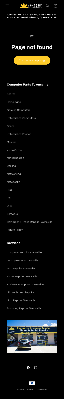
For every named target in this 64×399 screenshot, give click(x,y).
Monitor (11, 142)
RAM (10, 198)
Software (12, 214)
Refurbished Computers (21, 118)
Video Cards (14, 150)
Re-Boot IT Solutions (36, 390)
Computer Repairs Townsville (24, 252)
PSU (9, 190)
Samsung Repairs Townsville (24, 308)
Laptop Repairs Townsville (23, 260)
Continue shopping (32, 60)
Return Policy (15, 230)
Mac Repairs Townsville (21, 268)
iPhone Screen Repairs (20, 292)
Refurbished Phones (19, 134)
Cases (10, 126)
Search (11, 94)
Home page (14, 102)
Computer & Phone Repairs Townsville (29, 222)
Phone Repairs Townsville (22, 276)
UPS (9, 206)
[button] (7, 6)
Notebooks (13, 182)
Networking (14, 174)
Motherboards (15, 158)
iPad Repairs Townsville (21, 300)
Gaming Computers (19, 110)
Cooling (11, 166)
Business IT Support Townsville (25, 284)
